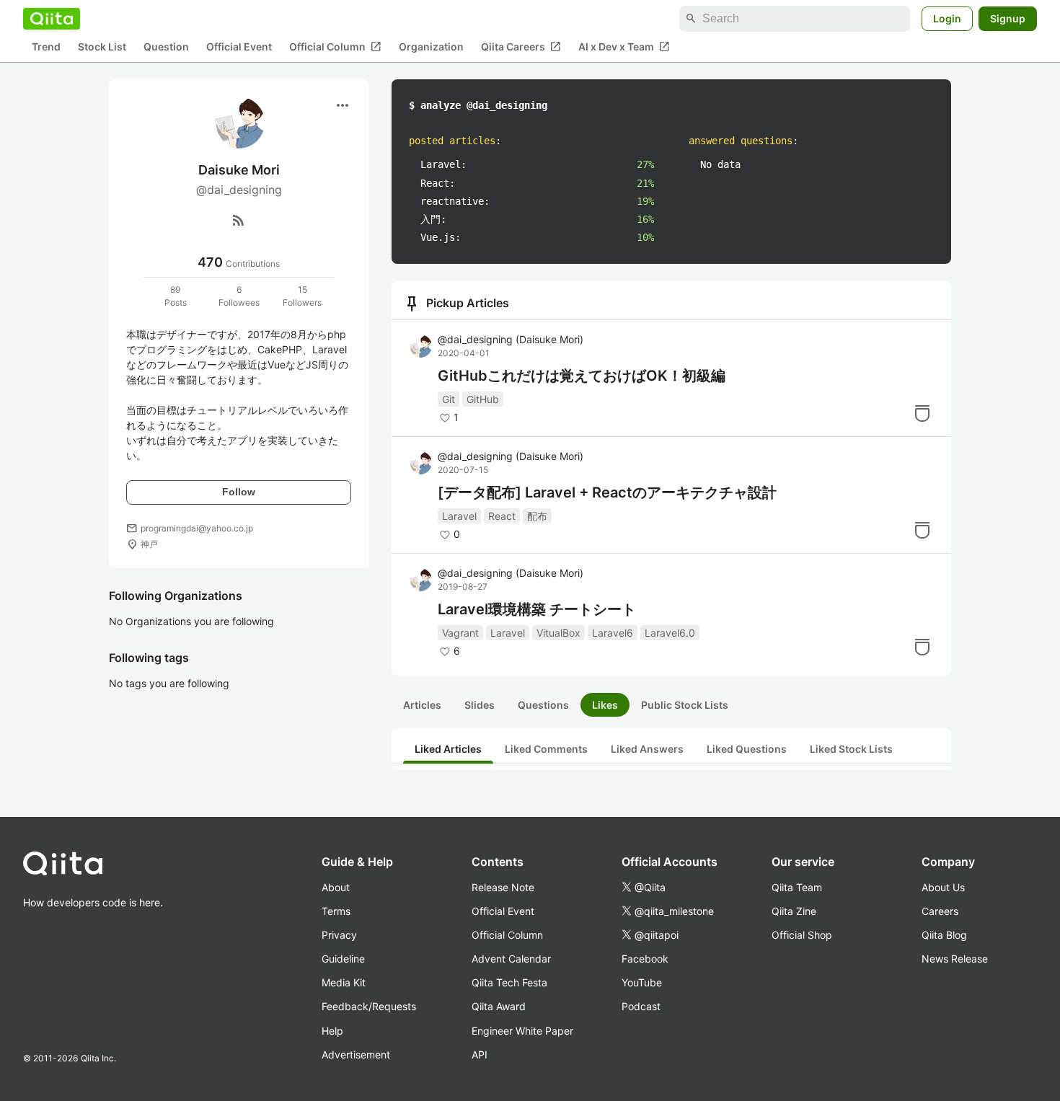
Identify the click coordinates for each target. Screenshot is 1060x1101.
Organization (431, 47)
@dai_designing (510, 339)
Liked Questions (747, 749)
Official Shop (802, 935)
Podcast (641, 1006)
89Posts (175, 296)
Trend (46, 47)
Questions (543, 705)
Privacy (339, 935)
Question (166, 47)
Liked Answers (647, 749)
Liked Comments (546, 749)
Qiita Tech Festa (509, 982)
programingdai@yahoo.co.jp (197, 528)
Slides (479, 705)
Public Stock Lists (684, 705)
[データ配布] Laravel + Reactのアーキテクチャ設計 (607, 492)
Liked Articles (448, 749)
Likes (605, 705)
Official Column (335, 47)
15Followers (302, 296)
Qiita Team (797, 887)
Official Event (239, 47)
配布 (537, 516)
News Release (955, 958)
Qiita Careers (521, 47)
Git (448, 399)
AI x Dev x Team (624, 47)
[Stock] (922, 413)
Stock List (102, 47)
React (502, 516)
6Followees (239, 296)
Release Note (503, 887)
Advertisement (356, 1054)
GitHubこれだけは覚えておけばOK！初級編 (581, 375)
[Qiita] (51, 19)
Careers (940, 911)
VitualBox (558, 633)
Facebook (645, 958)
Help (332, 1031)
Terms (336, 911)
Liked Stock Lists (851, 749)
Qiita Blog (944, 935)
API (479, 1054)
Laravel (459, 516)
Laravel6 (612, 633)
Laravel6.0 (670, 633)
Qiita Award (499, 1006)
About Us (943, 887)
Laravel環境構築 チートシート (537, 609)
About (336, 887)
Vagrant (460, 633)
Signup (1007, 18)
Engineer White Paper (522, 1031)
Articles (422, 705)
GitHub (483, 399)
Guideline (343, 958)
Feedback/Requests (369, 1006)
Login (947, 18)
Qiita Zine (794, 911)
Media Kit (344, 982)
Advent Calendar (511, 958)
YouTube (642, 982)
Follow (238, 492)
